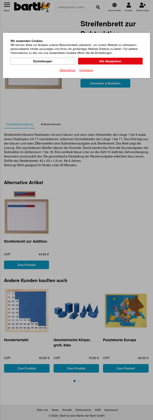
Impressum (86, 70)
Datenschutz (68, 70)
